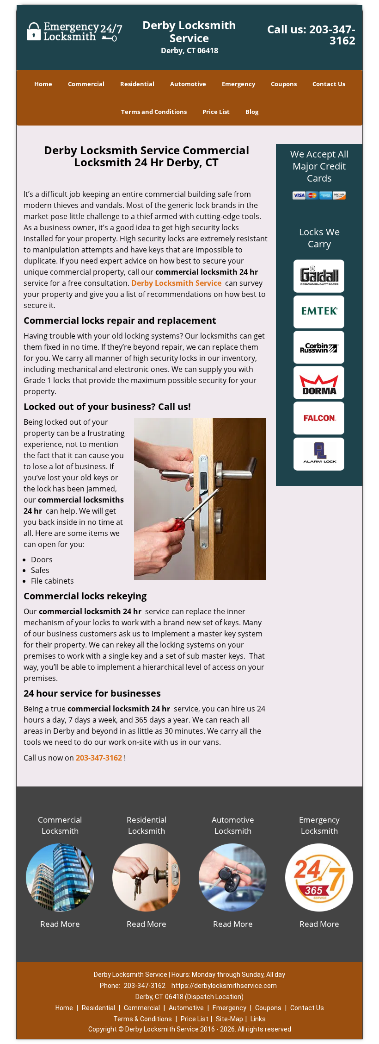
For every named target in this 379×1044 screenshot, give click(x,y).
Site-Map (229, 1019)
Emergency (238, 84)
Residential (137, 84)
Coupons (284, 84)
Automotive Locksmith (233, 825)
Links (258, 1019)
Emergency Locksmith (319, 825)
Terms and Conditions (154, 111)
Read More (60, 923)
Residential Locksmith (146, 825)
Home (43, 84)
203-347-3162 (332, 34)
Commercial (86, 84)
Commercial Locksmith (60, 825)
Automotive (188, 84)
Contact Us (328, 84)
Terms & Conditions (142, 1019)
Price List (216, 111)
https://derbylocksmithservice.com (224, 985)
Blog (251, 111)
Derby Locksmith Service (176, 283)
